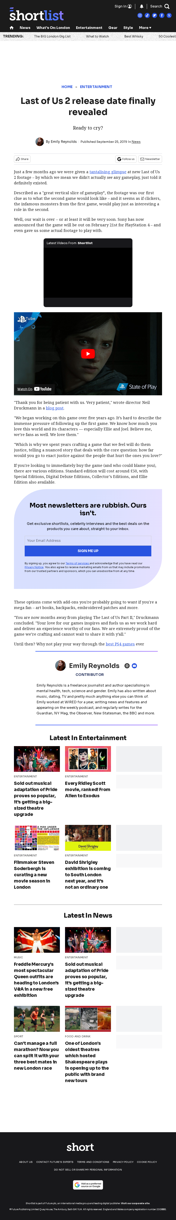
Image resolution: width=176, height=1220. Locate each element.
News (25, 27)
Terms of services (78, 563)
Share (25, 159)
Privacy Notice (34, 567)
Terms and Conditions (93, 1161)
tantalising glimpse (108, 171)
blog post (55, 408)
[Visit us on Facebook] (161, 15)
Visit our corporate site (135, 1203)
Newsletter (152, 159)
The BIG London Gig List (52, 36)
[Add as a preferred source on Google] (88, 1185)
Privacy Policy (123, 1161)
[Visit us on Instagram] (140, 15)
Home (67, 87)
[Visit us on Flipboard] (154, 15)
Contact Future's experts (55, 1161)
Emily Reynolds (64, 141)
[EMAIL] (135, 666)
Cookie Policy (147, 1161)
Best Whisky (133, 36)
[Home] (11, 28)
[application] (88, 273)
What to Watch (97, 36)
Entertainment (89, 27)
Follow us (128, 159)
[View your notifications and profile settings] (141, 6)
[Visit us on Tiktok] (147, 15)
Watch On (24, 389)
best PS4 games (120, 644)
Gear (112, 27)
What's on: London (53, 27)
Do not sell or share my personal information (88, 1169)
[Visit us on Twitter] (169, 15)
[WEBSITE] (128, 666)
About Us (26, 1161)
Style (128, 27)
